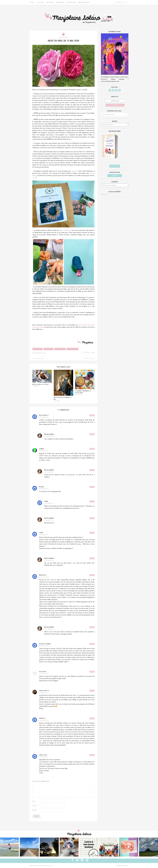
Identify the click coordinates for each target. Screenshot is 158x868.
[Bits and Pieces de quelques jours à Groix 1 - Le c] (49, 847)
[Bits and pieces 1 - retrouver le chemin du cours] (29, 847)
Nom (34, 801)
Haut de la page (122, 865)
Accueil (32, 2)
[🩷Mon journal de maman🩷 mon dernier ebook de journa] (128, 847)
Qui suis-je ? (40, 2)
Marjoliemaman (49, 434)
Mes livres (50, 2)
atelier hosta (37, 349)
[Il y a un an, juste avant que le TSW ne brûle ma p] (9, 847)
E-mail (34, 805)
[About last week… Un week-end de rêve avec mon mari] (148, 847)
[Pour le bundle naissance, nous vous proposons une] (88, 847)
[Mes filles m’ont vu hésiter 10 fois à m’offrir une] (69, 847)
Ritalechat (43, 671)
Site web (34, 810)
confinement (48, 349)
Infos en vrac (63, 37)
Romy (52, 865)
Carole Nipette (44, 690)
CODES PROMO (60, 2)
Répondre (92, 415)
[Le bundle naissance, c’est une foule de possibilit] (108, 847)
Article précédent (38, 358)
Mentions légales (84, 2)
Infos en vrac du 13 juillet (40, 384)
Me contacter (71, 2)
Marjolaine (43, 353)
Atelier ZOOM (104, 194)
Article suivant (89, 358)
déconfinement (60, 349)
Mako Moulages (72, 349)
